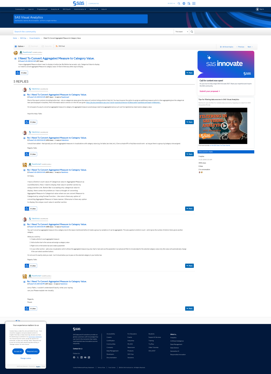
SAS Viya (66, 9)
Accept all (18, 351)
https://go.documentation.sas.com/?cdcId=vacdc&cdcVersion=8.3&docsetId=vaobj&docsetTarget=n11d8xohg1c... (123, 103)
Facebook (74, 357)
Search (179, 3)
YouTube (85, 357)
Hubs (103, 9)
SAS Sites (194, 3)
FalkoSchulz (36, 89)
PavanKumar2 (27, 52)
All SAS (170, 3)
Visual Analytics (34, 38)
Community (19, 9)
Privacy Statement (89, 367)
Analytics (54, 9)
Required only (32, 351)
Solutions (93, 9)
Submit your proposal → (210, 91)
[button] (16, 58)
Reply (190, 73)
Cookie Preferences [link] (78, 367)
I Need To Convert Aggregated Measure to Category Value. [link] (62, 38)
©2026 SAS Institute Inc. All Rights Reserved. (132, 367)
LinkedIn (81, 357)
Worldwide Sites (184, 3)
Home (15, 38)
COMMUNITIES (93, 4)
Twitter (78, 357)
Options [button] (20, 46)
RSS (89, 357)
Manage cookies (26, 358)
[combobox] (104, 31)
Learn (30, 9)
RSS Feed (62, 46)
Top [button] (18, 321)
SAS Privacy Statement (35, 336)
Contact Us (189, 3)
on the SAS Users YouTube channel (220, 145)
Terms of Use (101, 367)
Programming (41, 9)
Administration (79, 9)
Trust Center (111, 367)
